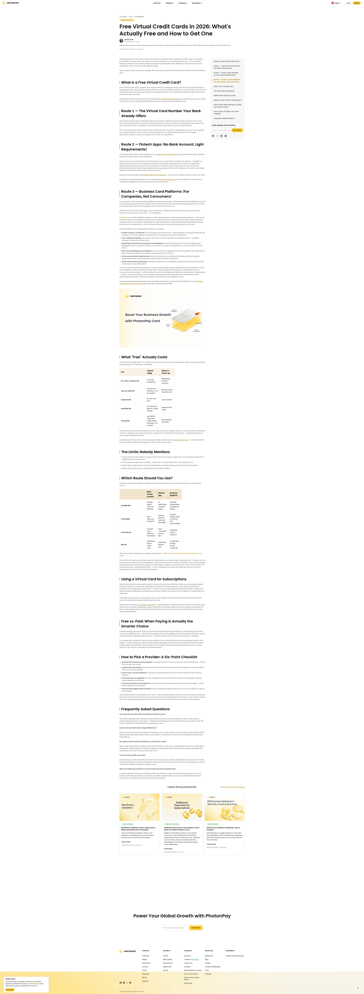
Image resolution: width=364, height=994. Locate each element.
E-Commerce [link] (139, 16)
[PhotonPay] (10, 4)
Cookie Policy (33, 984)
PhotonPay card (125, 217)
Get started (237, 130)
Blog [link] (130, 16)
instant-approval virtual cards (154, 175)
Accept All (9, 990)
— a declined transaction (146, 605)
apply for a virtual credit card (168, 154)
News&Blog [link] (123, 16)
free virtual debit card (169, 179)
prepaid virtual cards (181, 440)
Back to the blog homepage (233, 787)
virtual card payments (169, 99)
